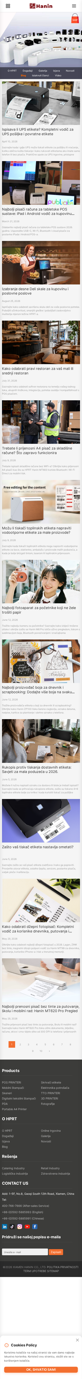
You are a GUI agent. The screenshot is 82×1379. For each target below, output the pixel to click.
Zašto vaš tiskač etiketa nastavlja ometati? (37, 847)
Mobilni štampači (13, 1087)
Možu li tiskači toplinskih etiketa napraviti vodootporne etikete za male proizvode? (36, 530)
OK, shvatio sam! (41, 1369)
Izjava (56, 70)
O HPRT (12, 70)
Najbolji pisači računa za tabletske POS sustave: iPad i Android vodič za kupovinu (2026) (37, 213)
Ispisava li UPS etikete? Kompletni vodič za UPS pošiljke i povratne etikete (37, 131)
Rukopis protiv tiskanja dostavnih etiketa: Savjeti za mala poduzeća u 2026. (36, 769)
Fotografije (48, 1103)
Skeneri (7, 1093)
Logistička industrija (15, 1173)
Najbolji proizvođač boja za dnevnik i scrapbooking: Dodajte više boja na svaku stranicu (37, 691)
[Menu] (74, 6)
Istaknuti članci (40, 75)
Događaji (28, 70)
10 (41, 1050)
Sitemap (53, 1271)
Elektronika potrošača (55, 1087)
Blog (23, 75)
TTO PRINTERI (50, 1093)
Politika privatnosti (62, 1267)
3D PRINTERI (49, 1098)
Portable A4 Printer (14, 1109)
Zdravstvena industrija (55, 1173)
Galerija (43, 70)
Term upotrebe (34, 1271)
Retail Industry (50, 1168)
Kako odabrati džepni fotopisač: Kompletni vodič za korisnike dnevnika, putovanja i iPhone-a (38, 931)
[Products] (8, 6)
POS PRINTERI (11, 1082)
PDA (5, 1103)
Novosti (70, 70)
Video (58, 75)
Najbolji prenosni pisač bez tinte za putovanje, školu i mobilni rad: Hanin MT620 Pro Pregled (40, 1008)
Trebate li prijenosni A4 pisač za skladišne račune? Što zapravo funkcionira (37, 450)
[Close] (77, 1340)
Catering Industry (13, 1168)
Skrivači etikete (51, 1082)
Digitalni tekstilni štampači (19, 1098)
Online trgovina (51, 1130)
